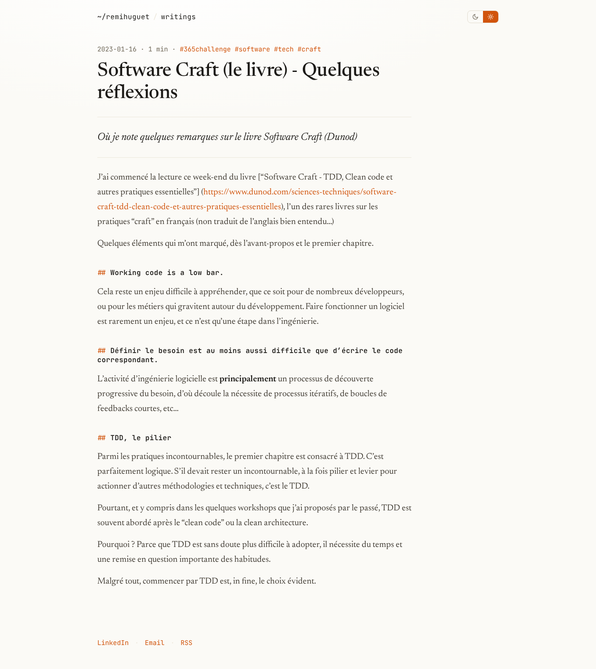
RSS (186, 642)
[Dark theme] (475, 17)
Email (154, 642)
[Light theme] (490, 17)
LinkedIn (113, 642)
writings (178, 16)
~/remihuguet (123, 16)
